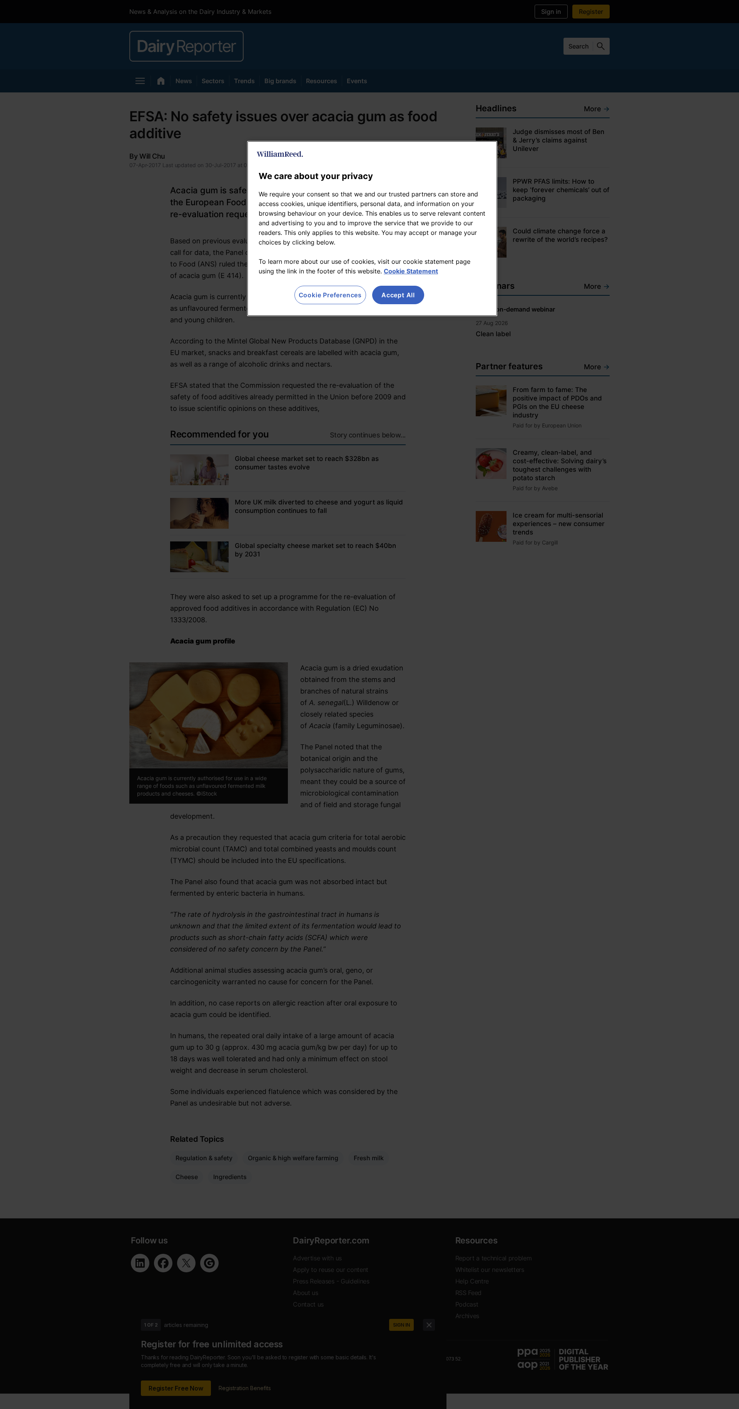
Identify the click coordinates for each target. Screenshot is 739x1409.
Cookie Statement (411, 271)
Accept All (398, 295)
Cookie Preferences (330, 295)
